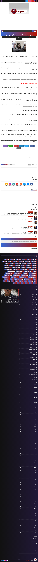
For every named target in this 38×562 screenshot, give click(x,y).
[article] (10, 153)
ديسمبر (28, 421)
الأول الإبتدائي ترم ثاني (8, 267)
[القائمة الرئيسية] (2, 31)
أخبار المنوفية (18, 263)
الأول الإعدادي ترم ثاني (24, 269)
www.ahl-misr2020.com (15, 299)
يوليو (28, 409)
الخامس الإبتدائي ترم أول (32, 277)
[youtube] (4, 560)
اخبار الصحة (4, 261)
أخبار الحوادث (6, 259)
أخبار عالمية (17, 265)
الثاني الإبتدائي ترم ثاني (9, 273)
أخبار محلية (34, 267)
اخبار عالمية (11, 265)
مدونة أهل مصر (28, 560)
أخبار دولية (7, 263)
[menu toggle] (36, 1)
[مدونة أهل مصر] (19, 8)
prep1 (35, 283)
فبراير (28, 417)
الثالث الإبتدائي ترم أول (28, 271)
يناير (28, 419)
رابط (35, 543)
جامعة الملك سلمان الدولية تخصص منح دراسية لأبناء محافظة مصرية (22, 223)
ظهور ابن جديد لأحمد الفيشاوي (28, 232)
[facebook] (25, 1)
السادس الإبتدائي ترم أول (27, 279)
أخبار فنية (6, 265)
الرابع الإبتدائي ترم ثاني (6, 277)
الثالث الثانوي (25, 273)
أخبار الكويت (24, 263)
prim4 (22, 283)
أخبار (32, 259)
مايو (28, 412)
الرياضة (35, 279)
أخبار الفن (34, 263)
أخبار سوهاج (28, 265)
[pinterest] (33, 1)
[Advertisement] (19, 22)
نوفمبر (28, 422)
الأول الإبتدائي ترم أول (16, 267)
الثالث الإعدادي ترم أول (11, 271)
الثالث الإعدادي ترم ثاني (32, 273)
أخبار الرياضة (21, 261)
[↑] (19, 559)
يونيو (28, 410)
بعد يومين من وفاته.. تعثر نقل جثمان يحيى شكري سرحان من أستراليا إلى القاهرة (10, 297)
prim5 (18, 283)
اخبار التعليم (18, 259)
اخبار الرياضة (15, 261)
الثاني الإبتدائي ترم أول (18, 273)
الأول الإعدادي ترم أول (33, 269)
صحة (12, 281)
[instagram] (34, 1)
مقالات (4, 281)
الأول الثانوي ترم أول (16, 269)
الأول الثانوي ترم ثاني (8, 269)
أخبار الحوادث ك (27, 261)
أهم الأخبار (30, 281)
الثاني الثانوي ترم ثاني (8, 275)
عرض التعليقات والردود (4, 164)
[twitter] (27, 1)
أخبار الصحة (9, 261)
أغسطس (28, 407)
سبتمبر (28, 426)
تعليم (26, 281)
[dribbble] (30, 1)
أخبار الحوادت (12, 259)
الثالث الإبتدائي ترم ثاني (19, 271)
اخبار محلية (28, 267)
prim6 (14, 283)
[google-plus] (31, 1)
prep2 (31, 283)
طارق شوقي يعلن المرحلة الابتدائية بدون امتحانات (25, 227)
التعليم (35, 271)
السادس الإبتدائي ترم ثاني (18, 279)
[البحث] (1, 1)
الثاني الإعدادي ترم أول (32, 275)
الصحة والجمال (6, 279)
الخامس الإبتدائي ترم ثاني (23, 277)
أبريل (28, 414)
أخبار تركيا (12, 263)
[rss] (28, 1)
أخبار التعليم (15, 37)
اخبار (28, 259)
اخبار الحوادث (34, 261)
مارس (28, 416)
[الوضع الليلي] (35, 559)
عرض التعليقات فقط (11, 164)
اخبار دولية (34, 265)
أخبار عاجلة (23, 265)
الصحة (12, 279)
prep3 (26, 283)
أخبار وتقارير (23, 267)
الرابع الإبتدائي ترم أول (14, 277)
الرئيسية (34, 31)
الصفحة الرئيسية (20, 37)
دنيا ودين (16, 281)
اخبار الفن (29, 263)
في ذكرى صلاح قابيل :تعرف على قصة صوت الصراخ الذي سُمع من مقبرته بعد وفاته (20, 213)
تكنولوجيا (21, 281)
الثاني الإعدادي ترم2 (24, 275)
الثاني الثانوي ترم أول (16, 275)
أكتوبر (28, 424)
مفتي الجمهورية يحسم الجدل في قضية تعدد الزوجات (24, 218)
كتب (8, 281)
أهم (35, 281)
